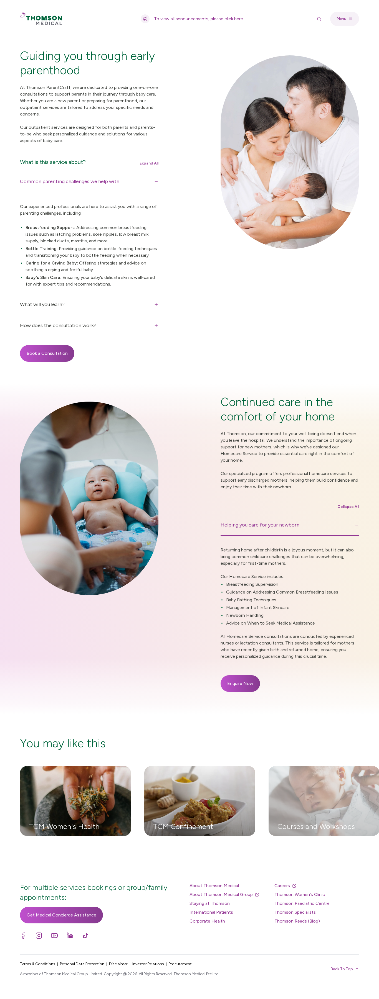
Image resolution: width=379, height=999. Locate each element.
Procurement (180, 964)
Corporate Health (207, 921)
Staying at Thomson (210, 903)
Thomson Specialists (295, 912)
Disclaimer (118, 964)
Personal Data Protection (82, 964)
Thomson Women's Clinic (299, 894)
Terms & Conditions (37, 964)
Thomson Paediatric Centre (302, 903)
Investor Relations (148, 964)
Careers (282, 885)
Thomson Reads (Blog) (297, 921)
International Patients (211, 912)
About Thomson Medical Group (221, 894)
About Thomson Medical (214, 885)
